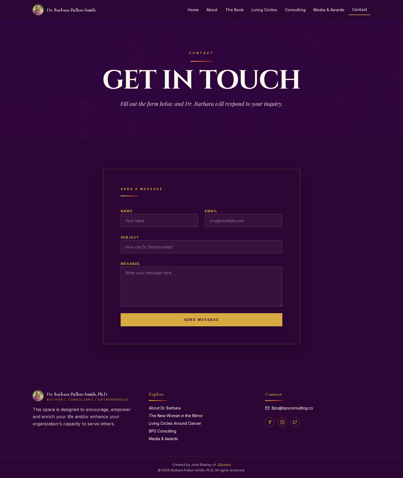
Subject (130, 237)
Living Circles (264, 9)
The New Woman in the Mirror (176, 415)
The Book (234, 9)
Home (193, 9)
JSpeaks (224, 465)
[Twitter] (295, 422)
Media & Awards (328, 9)
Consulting (295, 9)
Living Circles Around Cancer (175, 423)
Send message (201, 320)
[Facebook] (269, 422)
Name (127, 211)
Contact (359, 9)
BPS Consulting (162, 431)
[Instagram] (282, 422)
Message (130, 264)
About (212, 9)
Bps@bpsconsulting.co (292, 408)
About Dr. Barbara (165, 408)
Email (211, 211)
